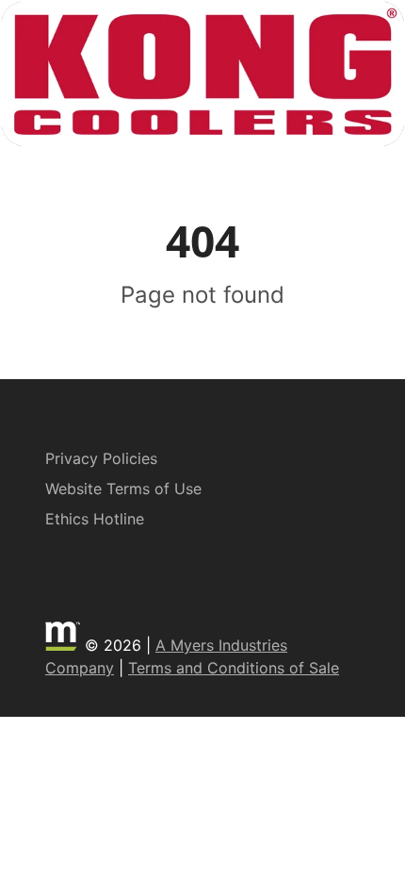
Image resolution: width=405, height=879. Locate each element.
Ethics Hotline (94, 518)
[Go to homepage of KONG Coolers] (202, 73)
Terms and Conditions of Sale (233, 667)
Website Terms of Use (123, 488)
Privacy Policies (101, 458)
